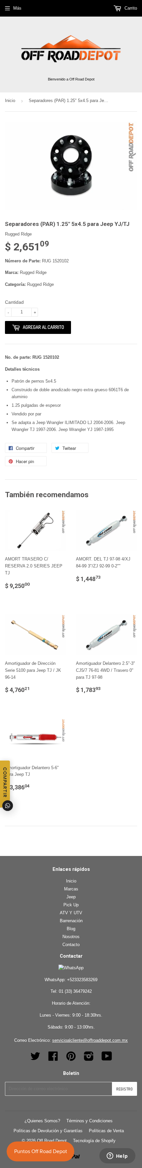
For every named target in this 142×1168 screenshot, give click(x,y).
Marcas (71, 888)
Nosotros (71, 936)
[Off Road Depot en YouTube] (107, 1058)
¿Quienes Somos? (42, 1120)
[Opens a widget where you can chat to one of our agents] (117, 1156)
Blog (71, 928)
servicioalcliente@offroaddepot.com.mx (90, 1040)
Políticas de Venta (106, 1130)
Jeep (71, 896)
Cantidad (14, 302)
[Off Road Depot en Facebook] (53, 1058)
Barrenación (71, 920)
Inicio (10, 100)
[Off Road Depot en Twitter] (35, 1058)
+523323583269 (82, 979)
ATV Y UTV (71, 912)
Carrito (130, 8)
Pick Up (71, 904)
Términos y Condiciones (89, 1120)
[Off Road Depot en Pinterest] (71, 1058)
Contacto (71, 944)
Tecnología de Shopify (94, 1140)
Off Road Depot (52, 1140)
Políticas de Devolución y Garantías (48, 1130)
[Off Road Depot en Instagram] (89, 1058)
